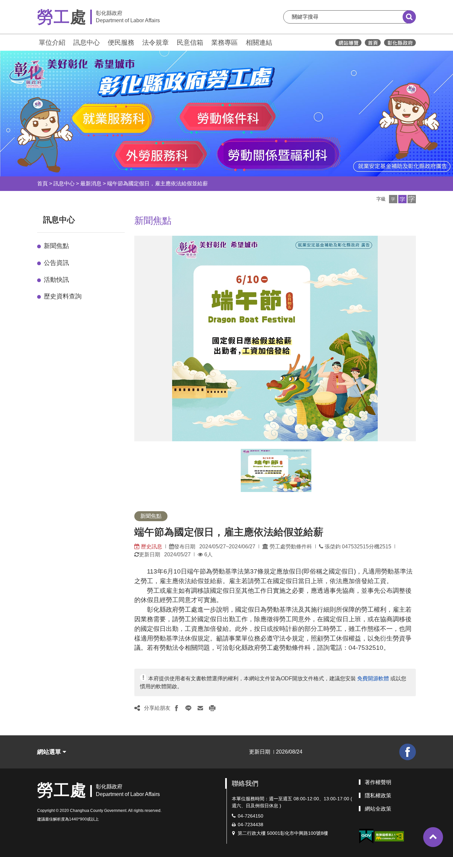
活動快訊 (56, 279)
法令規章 (155, 42)
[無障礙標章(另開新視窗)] (389, 836)
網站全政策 (378, 809)
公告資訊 (56, 262)
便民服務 (121, 42)
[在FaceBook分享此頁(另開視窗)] (176, 708)
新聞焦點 (56, 245)
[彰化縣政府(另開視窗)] (400, 42)
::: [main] (130, 218)
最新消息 (90, 183)
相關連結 (259, 42)
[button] (393, 199)
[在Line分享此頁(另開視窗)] (188, 708)
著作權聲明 (378, 782)
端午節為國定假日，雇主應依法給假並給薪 (157, 183)
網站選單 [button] (50, 752)
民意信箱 (190, 42)
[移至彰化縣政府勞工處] (373, 42)
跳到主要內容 (22, 4)
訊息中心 (86, 42)
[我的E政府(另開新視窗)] (366, 836)
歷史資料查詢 (63, 296)
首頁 (42, 183)
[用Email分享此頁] (200, 708)
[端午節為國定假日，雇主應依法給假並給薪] (276, 470)
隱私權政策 (378, 795)
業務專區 (224, 42)
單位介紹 (52, 42)
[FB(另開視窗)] (407, 752)
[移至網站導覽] (348, 42)
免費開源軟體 (373, 678)
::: (34, 41)
